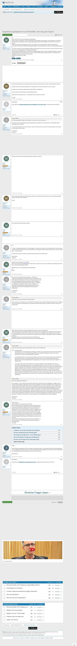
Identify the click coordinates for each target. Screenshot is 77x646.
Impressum (22, 637)
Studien (46, 6)
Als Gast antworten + (7, 34)
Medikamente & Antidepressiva (30, 625)
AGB (39, 637)
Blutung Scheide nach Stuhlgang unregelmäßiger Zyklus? (23, 585)
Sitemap (51, 637)
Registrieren (53, 6)
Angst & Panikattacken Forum (16, 625)
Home (5, 6)
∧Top (74, 645)
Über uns (18, 637)
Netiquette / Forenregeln (45, 637)
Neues (9, 6)
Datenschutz (27, 637)
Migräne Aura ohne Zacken (14, 610)
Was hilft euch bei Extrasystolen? (16, 598)
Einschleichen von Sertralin (14, 588)
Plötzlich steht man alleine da (15, 616)
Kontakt (14, 637)
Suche (23, 6)
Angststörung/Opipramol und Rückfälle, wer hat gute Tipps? (28, 31)
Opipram (13, 58)
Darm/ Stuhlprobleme (13, 594)
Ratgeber (28, 6)
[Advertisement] (37, 319)
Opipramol (18, 58)
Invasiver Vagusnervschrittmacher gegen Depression (22, 591)
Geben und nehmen (12, 620)
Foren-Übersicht (6, 625)
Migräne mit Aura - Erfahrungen (16, 613)
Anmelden (60, 6)
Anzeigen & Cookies (33, 637)
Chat (34, 6)
